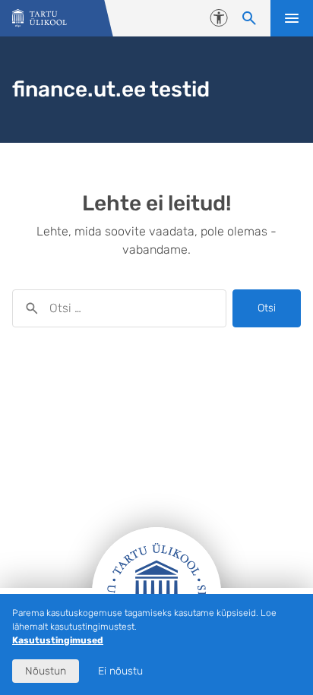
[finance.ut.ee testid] (39, 18)
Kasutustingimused (57, 640)
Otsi (267, 308)
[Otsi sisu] (249, 18)
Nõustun (45, 671)
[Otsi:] (119, 308)
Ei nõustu (120, 671)
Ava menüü (291, 18)
